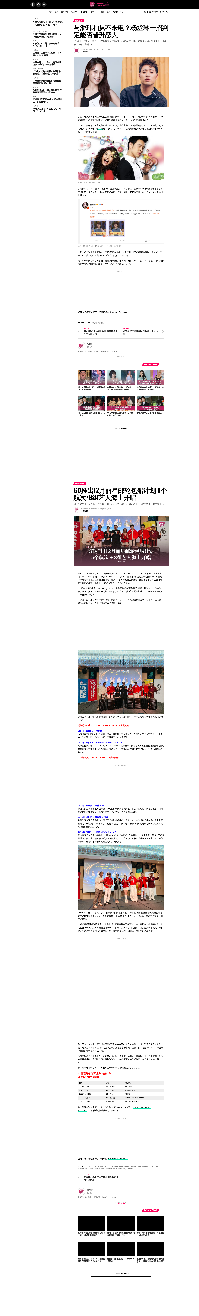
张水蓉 (109, 1133)
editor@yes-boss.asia (117, 312)
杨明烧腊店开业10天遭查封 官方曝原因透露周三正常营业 (47, 91)
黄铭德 (131, 1133)
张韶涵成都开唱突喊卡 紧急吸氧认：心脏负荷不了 (47, 100)
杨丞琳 (87, 117)
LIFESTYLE (84, 12)
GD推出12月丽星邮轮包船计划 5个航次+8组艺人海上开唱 (47, 35)
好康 (102, 12)
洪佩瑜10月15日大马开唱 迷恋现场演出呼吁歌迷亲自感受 (47, 63)
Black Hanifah (98, 1131)
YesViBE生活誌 (118, 12)
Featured (109, 1131)
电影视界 (74, 12)
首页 (50, 12)
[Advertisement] (121, 289)
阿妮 (125, 1133)
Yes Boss (121, 1168)
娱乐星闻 (64, 12)
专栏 (108, 12)
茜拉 (115, 1133)
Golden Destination (133, 1131)
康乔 (103, 1133)
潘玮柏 (100, 128)
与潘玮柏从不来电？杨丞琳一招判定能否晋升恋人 (48, 23)
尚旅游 (98, 1133)
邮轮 (120, 1133)
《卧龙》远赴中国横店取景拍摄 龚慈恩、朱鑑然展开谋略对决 (47, 72)
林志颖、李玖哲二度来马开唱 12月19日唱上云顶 (47, 44)
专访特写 (94, 12)
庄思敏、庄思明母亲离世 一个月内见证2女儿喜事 (47, 53)
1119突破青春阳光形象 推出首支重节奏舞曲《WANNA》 (47, 81)
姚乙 (92, 1133)
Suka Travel (83, 1133)
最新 (56, 12)
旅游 (46, 31)
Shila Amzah (156, 1131)
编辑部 (85, 52)
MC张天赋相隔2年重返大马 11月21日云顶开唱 (47, 109)
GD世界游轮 (119, 1131)
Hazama (146, 1131)
